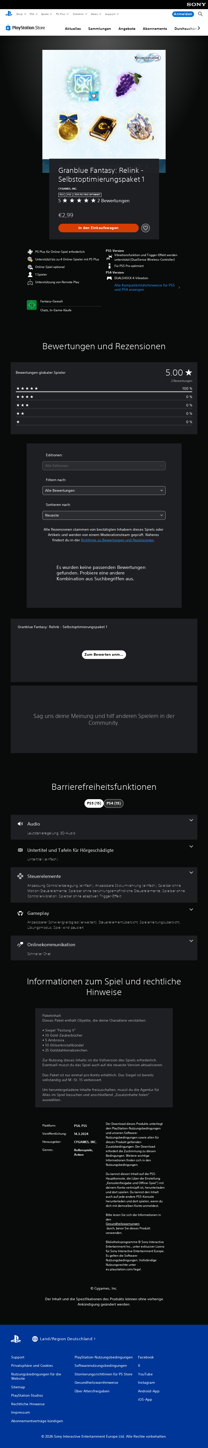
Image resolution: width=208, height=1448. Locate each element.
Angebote (126, 28)
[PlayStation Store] (26, 28)
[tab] (94, 803)
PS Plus (60, 14)
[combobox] (104, 465)
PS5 (32, 14)
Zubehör (78, 14)
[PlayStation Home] (9, 14)
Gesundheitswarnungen (123, 1224)
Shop (19, 14)
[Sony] (196, 8)
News (94, 14)
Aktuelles (73, 28)
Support (110, 14)
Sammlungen (99, 28)
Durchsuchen (186, 28)
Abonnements (155, 28)
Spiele (45, 14)
